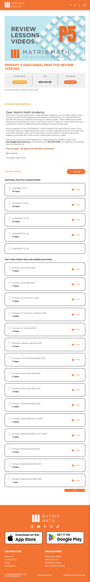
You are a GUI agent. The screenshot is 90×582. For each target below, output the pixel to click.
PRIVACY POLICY (45, 575)
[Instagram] (32, 526)
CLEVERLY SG (79, 575)
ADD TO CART (70, 82)
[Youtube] (38, 526)
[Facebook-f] (45, 526)
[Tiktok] (57, 526)
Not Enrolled (19, 82)
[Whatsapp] (51, 526)
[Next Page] (84, 490)
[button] (71, 5)
